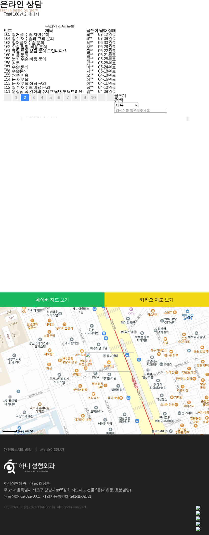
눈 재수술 (20, 79)
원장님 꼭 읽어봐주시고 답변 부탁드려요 (47, 91)
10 (93, 97)
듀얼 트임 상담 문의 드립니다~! (39, 51)
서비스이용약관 (52, 449)
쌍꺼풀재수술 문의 (28, 42)
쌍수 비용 (20, 75)
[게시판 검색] (5, 18)
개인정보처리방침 (17, 449)
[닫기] (115, 115)
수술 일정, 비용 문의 (30, 47)
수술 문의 (20, 67)
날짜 (103, 30)
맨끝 (110, 97)
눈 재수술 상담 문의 (29, 83)
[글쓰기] (5, 22)
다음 (102, 97)
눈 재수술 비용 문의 (29, 59)
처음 (7, 97)
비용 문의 (20, 55)
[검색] (169, 110)
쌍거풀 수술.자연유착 (31, 34)
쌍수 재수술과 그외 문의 (33, 38)
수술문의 (20, 71)
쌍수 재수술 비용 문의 (31, 87)
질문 (16, 63)
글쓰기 (120, 95)
